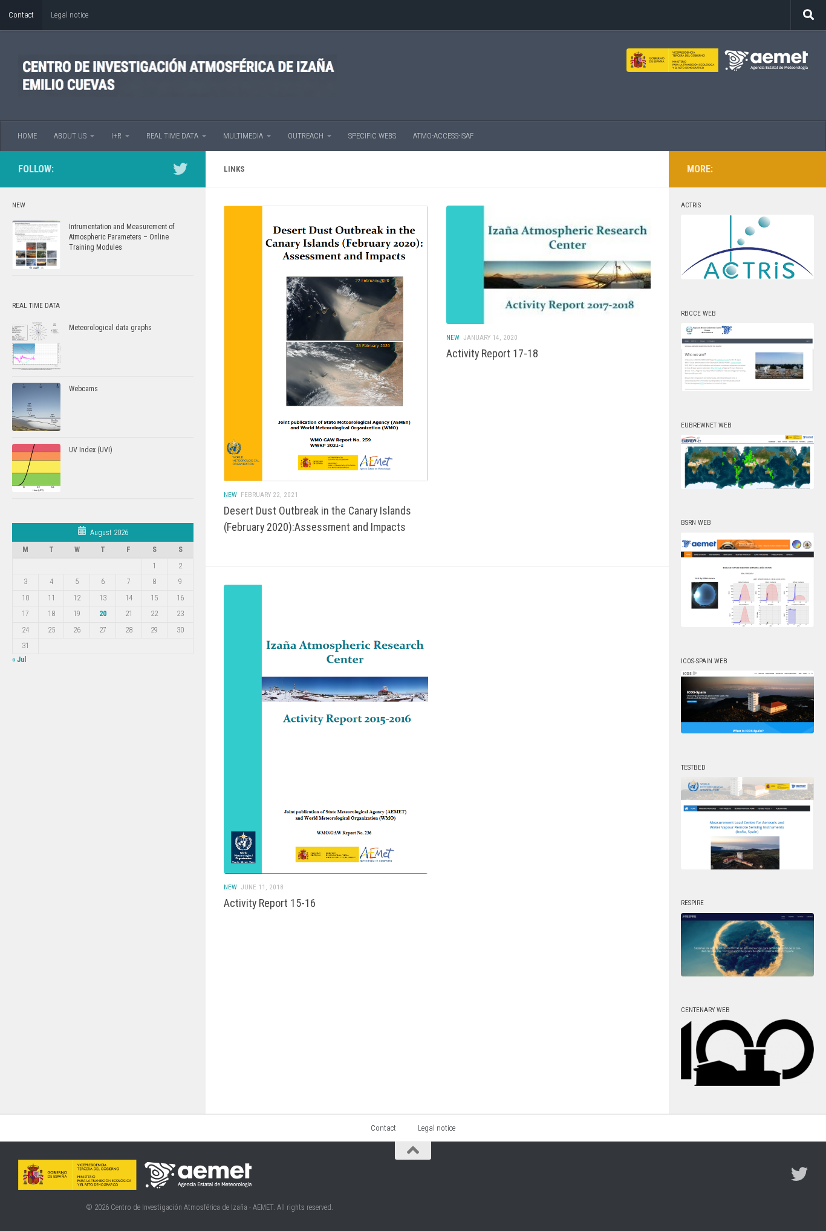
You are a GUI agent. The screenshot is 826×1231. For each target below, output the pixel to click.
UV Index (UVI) (90, 450)
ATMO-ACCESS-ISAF (443, 135)
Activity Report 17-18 (492, 353)
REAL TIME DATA (172, 135)
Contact (21, 14)
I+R (116, 135)
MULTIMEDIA (243, 135)
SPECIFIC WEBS (372, 135)
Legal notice (69, 14)
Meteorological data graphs (110, 327)
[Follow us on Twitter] (180, 168)
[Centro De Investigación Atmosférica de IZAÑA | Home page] (177, 75)
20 (102, 613)
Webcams (83, 389)
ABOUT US (70, 135)
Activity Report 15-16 (270, 903)
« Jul (19, 659)
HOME (27, 135)
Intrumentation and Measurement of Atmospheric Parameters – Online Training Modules (121, 237)
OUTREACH (306, 135)
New (230, 494)
